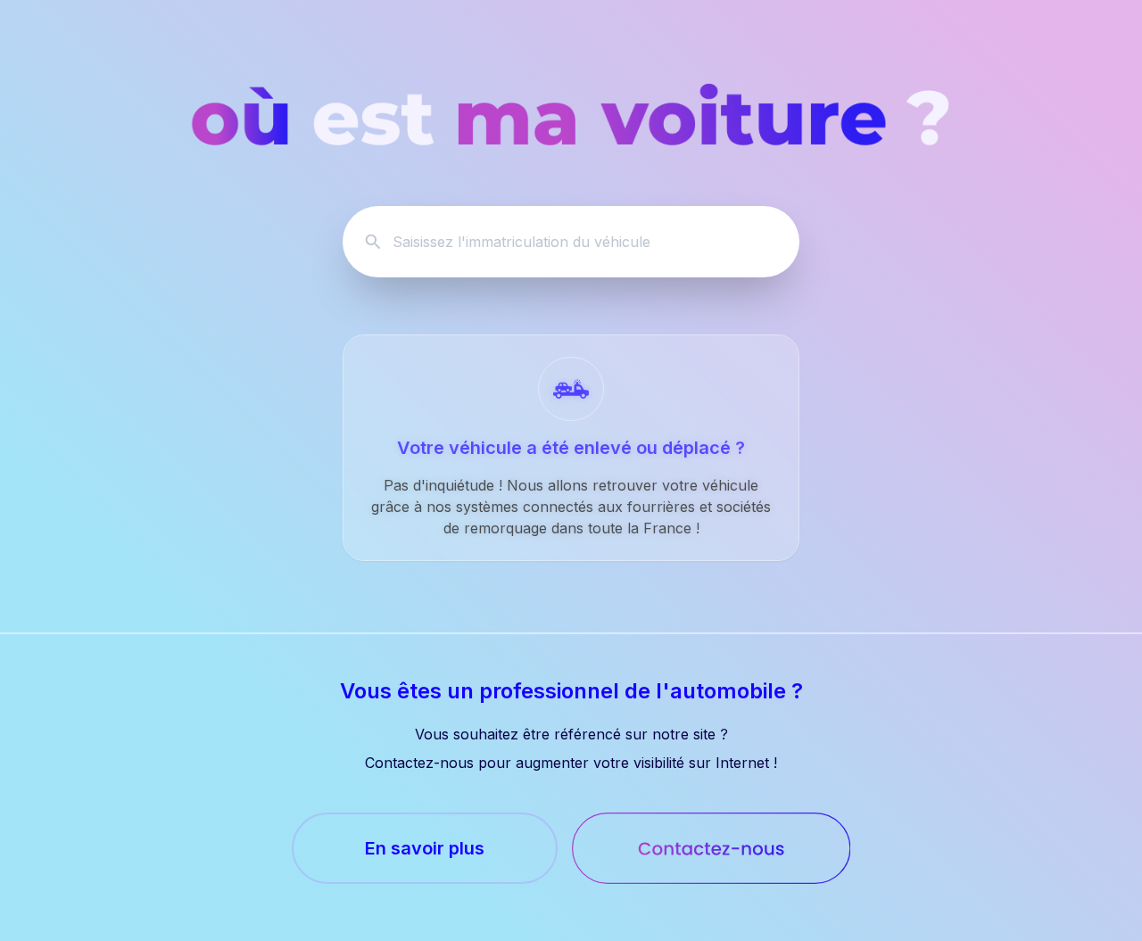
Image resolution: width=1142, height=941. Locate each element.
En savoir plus (424, 848)
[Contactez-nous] (711, 848)
